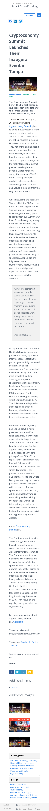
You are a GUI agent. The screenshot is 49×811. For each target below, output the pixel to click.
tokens (34, 797)
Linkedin (14, 645)
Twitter (35, 642)
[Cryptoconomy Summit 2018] (23, 84)
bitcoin (13, 784)
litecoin (35, 795)
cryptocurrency (16, 789)
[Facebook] (10, 21)
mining (13, 797)
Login (39, 809)
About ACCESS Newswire (28, 805)
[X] (20, 21)
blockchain (21, 784)
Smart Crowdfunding (24, 6)
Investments (29, 763)
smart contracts (23, 797)
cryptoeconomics (17, 792)
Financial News (16, 763)
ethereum (23, 795)
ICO (29, 795)
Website (15, 687)
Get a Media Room (25, 809)
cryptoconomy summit (20, 787)
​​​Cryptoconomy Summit (20, 126)
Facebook (25, 642)
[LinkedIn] (15, 21)
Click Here (18, 621)
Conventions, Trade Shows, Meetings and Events (22, 769)
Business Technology (19, 760)
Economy (33, 760)
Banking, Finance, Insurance (22, 765)
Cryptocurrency (16, 773)
